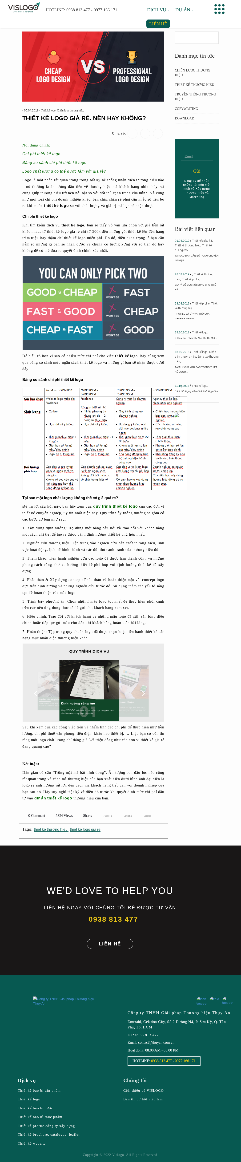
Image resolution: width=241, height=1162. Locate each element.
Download (184, 118)
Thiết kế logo (199, 332)
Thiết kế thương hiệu (194, 85)
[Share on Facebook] (104, 815)
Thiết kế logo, (49, 110)
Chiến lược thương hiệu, (70, 110)
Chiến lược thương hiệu (192, 73)
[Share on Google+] (144, 815)
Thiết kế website (32, 1143)
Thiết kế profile (190, 279)
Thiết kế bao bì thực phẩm (40, 1117)
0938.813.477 (78, 10)
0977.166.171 (105, 10)
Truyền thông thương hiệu (195, 97)
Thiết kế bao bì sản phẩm (39, 1090)
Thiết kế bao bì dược (35, 1108)
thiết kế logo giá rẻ (85, 829)
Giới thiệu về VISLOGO (143, 1090)
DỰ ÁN (183, 9)
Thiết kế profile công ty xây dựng (46, 1126)
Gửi (197, 171)
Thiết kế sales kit (202, 240)
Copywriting (186, 109)
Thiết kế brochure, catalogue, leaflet (49, 1134)
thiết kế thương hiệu (51, 829)
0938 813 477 (113, 919)
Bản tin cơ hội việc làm (143, 1099)
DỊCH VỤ (157, 9)
